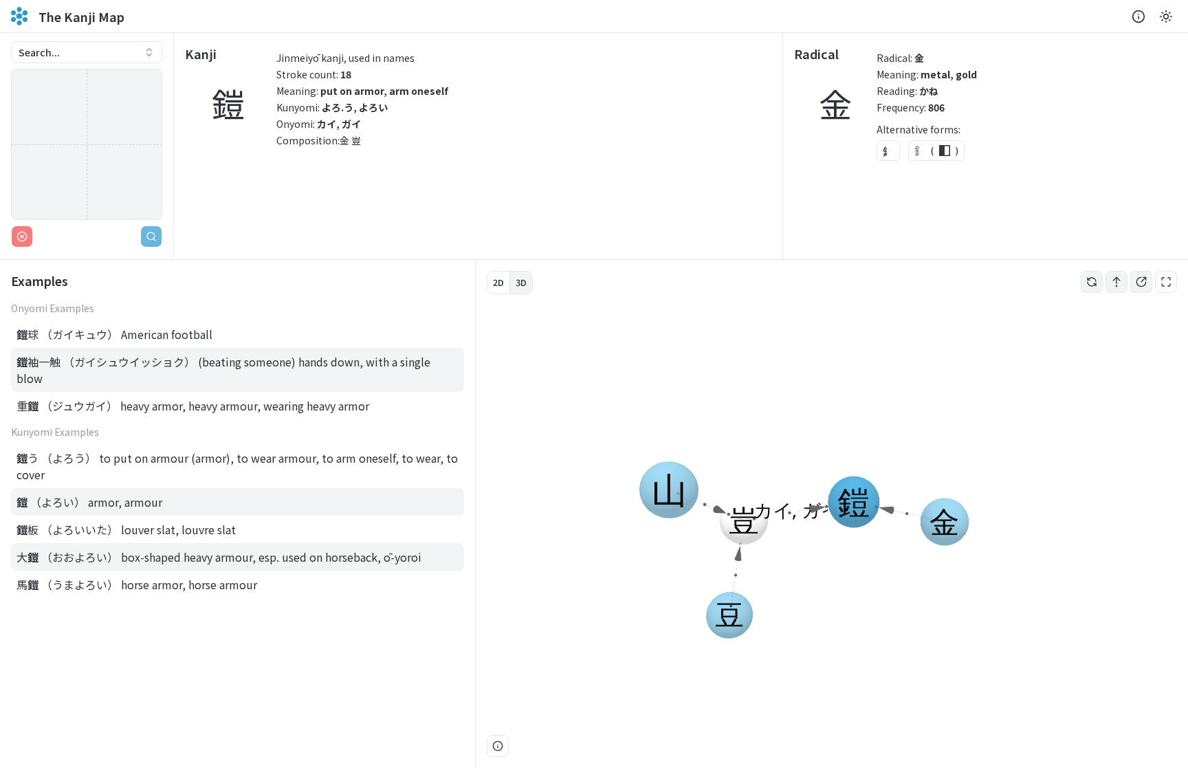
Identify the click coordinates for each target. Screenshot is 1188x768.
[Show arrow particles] (1117, 282)
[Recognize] (151, 237)
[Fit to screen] (1166, 282)
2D (498, 282)
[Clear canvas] (22, 237)
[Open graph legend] (498, 746)
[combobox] (86, 52)
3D (521, 282)
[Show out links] (1141, 282)
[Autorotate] (1092, 282)
